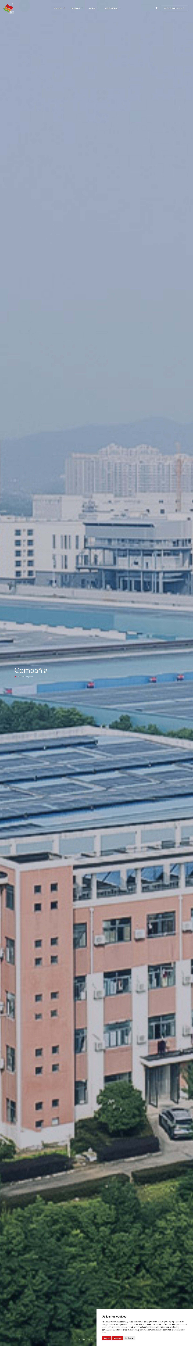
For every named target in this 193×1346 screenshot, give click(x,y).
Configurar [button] (129, 1338)
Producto (58, 8)
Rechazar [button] (117, 1338)
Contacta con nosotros (174, 8)
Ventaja (92, 8)
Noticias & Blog (111, 8)
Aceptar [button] (107, 1338)
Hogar (19, 677)
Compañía (75, 8)
